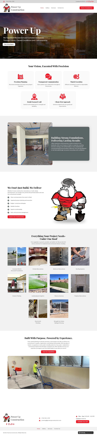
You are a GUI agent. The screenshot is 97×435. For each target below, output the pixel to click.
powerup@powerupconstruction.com (51, 420)
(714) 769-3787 (10, 1)
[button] (87, 1)
